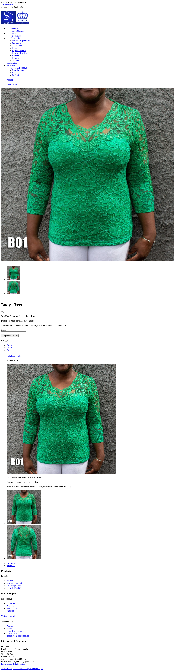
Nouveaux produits (15, 583)
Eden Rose (16, 36)
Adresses (10, 626)
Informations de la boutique (13, 664)
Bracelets (16, 48)
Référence (11, 360)
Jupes (14, 73)
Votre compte (8, 616)
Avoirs (9, 628)
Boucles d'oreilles (19, 53)
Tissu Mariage (18, 31)
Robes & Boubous (17, 68)
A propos (10, 606)
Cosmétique (17, 45)
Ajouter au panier (10, 336)
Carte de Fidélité (14, 588)
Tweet (9, 347)
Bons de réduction (14, 631)
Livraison (11, 603)
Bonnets (15, 58)
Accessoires (14, 38)
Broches (15, 55)
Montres (15, 60)
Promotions (11, 581)
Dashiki (15, 75)
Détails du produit (14, 356)
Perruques (16, 43)
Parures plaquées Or (20, 41)
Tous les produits (14, 585)
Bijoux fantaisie (19, 50)
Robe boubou (18, 70)
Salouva (12, 28)
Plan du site (12, 608)
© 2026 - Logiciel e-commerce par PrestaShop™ (22, 668)
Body (11, 33)
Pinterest (10, 350)
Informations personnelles (18, 636)
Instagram (11, 565)
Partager (10, 345)
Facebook (11, 563)
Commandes (12, 633)
